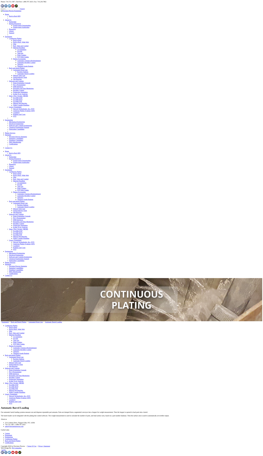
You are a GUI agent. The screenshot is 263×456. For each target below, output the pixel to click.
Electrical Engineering (16, 255)
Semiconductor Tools (20, 210)
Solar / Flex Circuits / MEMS (18, 229)
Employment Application (21, 162)
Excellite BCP (17, 233)
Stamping (8, 264)
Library (11, 166)
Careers (7, 433)
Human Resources (15, 159)
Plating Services (10, 262)
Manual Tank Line (19, 209)
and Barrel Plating (14, 441)
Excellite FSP (17, 235)
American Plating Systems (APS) (24, 244)
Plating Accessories (19, 192)
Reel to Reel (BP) (15, 153)
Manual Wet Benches (20, 236)
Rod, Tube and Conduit (20, 179)
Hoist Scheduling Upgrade (21, 216)
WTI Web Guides (23, 190)
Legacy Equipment (15, 240)
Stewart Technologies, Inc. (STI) (23, 242)
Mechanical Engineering (17, 253)
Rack (6, 441)
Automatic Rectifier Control (26, 196)
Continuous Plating (15, 172)
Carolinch (16, 246)
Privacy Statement (44, 446)
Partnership (12, 157)
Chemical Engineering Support (19, 259)
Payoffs (19, 185)
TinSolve (20, 198)
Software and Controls (16, 214)
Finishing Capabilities (16, 270)
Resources (12, 164)
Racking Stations (22, 205)
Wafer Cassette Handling (21, 238)
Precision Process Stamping (18, 266)
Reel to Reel (17, 173)
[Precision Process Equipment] (11, 11)
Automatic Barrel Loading (25, 207)
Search (22, 9)
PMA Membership (15, 272)
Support (11, 168)
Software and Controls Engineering (20, 257)
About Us (8, 155)
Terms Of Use (31, 446)
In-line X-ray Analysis (20, 227)
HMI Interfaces (18, 220)
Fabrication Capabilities (16, 261)
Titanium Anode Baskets (25, 199)
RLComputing (16, 448)
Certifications (13, 273)
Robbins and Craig (19, 248)
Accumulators (21, 183)
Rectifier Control (18, 223)
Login (4, 450)
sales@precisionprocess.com (14, 426)
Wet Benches (17, 212)
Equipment (8, 170)
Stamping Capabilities (16, 268)
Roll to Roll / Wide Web (21, 175)
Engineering (9, 251)
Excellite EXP (17, 231)
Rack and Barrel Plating (17, 201)
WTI (14, 249)
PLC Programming (19, 218)
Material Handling (19, 181)
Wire (14, 177)
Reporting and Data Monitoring (23, 222)
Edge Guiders (21, 188)
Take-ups (20, 186)
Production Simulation (20, 225)
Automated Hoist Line (20, 203)
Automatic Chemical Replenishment (29, 194)
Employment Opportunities (22, 160)
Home (7, 151)
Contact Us (8, 275)
